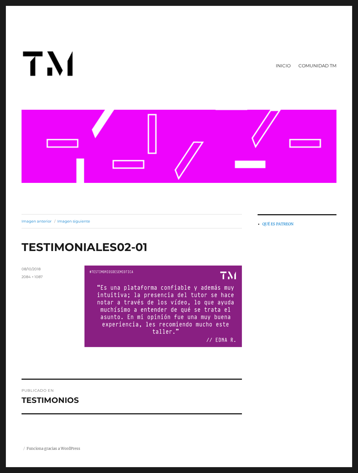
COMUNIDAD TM (317, 65)
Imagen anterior (36, 221)
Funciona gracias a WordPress (53, 448)
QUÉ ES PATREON (277, 224)
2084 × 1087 (32, 276)
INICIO (283, 65)
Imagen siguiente (73, 221)
